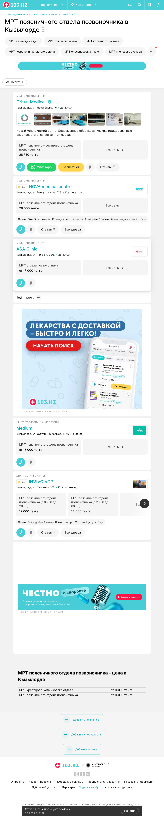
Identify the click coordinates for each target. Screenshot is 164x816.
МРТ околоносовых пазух (82, 51)
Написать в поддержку (117, 787)
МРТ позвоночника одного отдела (32, 51)
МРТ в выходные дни (23, 41)
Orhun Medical (31, 102)
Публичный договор (45, 787)
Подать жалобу (88, 787)
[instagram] (76, 774)
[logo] (15, 5)
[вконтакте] (88, 774)
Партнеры (68, 787)
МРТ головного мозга (62, 41)
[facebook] (82, 774)
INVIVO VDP (41, 481)
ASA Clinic (26, 249)
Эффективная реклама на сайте (46, 411)
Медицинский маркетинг (104, 781)
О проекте (17, 781)
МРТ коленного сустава (102, 41)
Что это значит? (35, 812)
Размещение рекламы (69, 781)
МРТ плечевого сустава (125, 51)
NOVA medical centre (50, 186)
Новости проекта (39, 781)
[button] (14, 82)
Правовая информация (138, 781)
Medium (24, 428)
